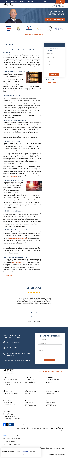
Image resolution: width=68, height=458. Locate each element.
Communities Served (11, 38)
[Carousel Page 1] (31, 312)
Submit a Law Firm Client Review (34, 321)
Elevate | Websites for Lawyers (56, 454)
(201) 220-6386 (60, 7)
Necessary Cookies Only (18, 454)
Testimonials (46, 1)
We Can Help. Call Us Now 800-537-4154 (13, 336)
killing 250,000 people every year (18, 238)
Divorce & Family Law (53, 82)
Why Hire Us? (14, 1)
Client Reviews (34, 287)
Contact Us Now (54, 74)
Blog (54, 1)
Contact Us (60, 1)
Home (6, 1)
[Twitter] (7, 424)
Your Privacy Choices (11, 435)
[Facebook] (4, 424)
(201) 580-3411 (53, 382)
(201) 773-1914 (32, 395)
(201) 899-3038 (11, 395)
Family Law (9, 275)
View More (34, 316)
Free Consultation (60, 3)
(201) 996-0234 (32, 382)
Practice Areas (31, 1)
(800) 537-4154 (60, 5)
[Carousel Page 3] (36, 312)
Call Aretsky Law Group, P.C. (20, 262)
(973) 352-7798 (53, 405)
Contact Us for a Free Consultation (54, 19)
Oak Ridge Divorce (13, 176)
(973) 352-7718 (32, 405)
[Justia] (12, 424)
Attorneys (22, 1)
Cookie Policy (20, 435)
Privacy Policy (51, 371)
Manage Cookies (28, 435)
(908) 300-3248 (11, 416)
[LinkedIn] (10, 424)
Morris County (18, 38)
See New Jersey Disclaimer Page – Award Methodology (34, 34)
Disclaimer (45, 371)
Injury (14, 438)
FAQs (39, 1)
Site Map (57, 371)
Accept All (6, 454)
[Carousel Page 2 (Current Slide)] (34, 312)
